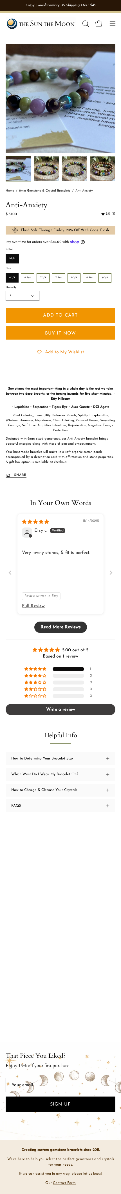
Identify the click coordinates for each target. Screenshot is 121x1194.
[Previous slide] (10, 572)
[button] (85, 24)
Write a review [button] (60, 709)
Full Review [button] (33, 606)
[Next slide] (110, 572)
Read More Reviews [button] (61, 627)
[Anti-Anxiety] (18, 168)
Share (20, 475)
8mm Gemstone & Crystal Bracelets (44, 190)
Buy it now (60, 333)
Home (10, 190)
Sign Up (60, 1104)
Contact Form (64, 1183)
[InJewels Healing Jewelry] (41, 23)
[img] (108, 214)
